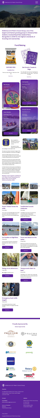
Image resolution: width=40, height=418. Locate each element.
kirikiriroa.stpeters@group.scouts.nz (9, 402)
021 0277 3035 (6, 394)
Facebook (4, 406)
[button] (36, 2)
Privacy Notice (5, 413)
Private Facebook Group (6, 407)
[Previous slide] (1, 186)
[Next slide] (39, 186)
